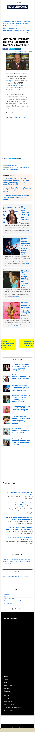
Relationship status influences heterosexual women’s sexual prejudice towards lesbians (20, 420)
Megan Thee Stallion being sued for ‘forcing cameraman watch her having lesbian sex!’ (25, 246)
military (8, 81)
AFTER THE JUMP (18, 117)
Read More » (15, 296)
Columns (7, 688)
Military (10, 165)
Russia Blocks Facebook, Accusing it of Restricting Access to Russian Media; (17, 189)
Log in (23, 727)
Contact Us (7, 596)
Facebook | (16, 576)
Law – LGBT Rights (10, 685)
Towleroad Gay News (17, 7)
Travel (6, 680)
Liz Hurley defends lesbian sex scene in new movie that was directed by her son (20, 441)
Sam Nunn (23, 74)
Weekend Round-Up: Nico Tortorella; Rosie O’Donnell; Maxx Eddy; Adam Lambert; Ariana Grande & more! (20, 505)
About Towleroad (9, 598)
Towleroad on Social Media (13, 601)
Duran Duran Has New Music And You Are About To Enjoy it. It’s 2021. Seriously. (16, 197)
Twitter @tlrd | (7, 576)
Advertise (7, 594)
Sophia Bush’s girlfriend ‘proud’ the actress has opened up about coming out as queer (20, 367)
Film (5, 682)
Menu (19, 2)
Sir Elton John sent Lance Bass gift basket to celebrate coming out (25, 307)
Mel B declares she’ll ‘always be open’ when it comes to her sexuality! (25, 213)
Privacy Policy (8, 603)
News (16, 165)
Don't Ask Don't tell (22, 167)
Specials (7, 691)
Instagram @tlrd (25, 576)
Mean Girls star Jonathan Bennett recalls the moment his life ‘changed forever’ (25, 278)
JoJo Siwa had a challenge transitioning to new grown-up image (20, 430)
